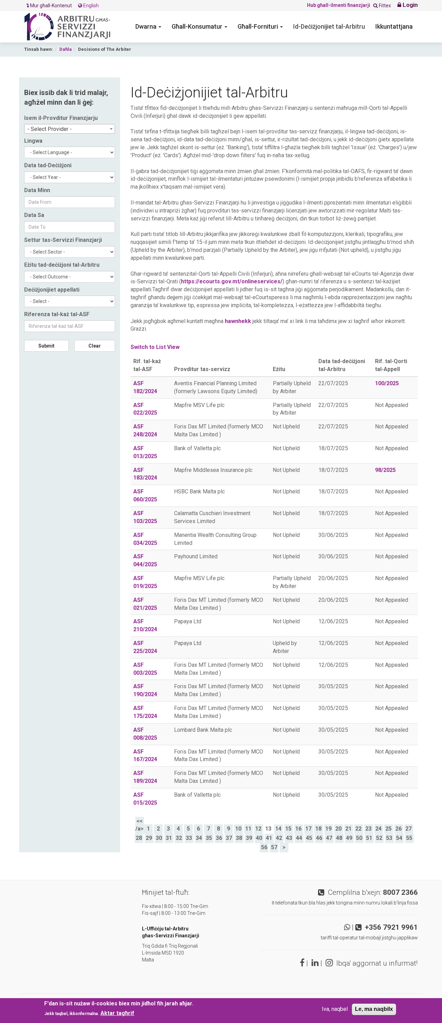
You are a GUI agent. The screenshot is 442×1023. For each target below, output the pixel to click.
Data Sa (34, 215)
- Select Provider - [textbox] (49, 129)
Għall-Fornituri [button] (258, 26)
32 (179, 838)
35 (209, 838)
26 (398, 828)
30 (159, 838)
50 (359, 838)
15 (288, 828)
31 (169, 838)
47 (329, 838)
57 (274, 847)
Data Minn (37, 190)
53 (389, 838)
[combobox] (69, 129)
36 (219, 838)
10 (238, 828)
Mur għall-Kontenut (51, 5)
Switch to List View (155, 347)
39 (249, 838)
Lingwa (33, 141)
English (90, 5)
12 (258, 828)
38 (239, 838)
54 (399, 838)
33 (189, 838)
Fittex (384, 5)
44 (299, 838)
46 (319, 838)
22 (358, 828)
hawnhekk (238, 321)
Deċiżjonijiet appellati (51, 289)
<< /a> (139, 825)
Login (409, 4)
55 (409, 838)
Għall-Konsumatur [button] (198, 26)
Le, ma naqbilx (374, 1009)
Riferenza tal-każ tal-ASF (56, 314)
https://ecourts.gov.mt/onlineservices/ (231, 281)
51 (369, 838)
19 (328, 828)
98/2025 (385, 470)
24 (378, 828)
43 (289, 838)
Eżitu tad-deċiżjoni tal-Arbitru (61, 265)
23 (368, 828)
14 (278, 828)
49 (349, 838)
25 (388, 828)
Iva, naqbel (335, 1009)
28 (139, 838)
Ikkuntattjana (394, 26)
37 (229, 838)
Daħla (65, 49)
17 (308, 828)
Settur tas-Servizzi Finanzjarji (63, 240)
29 (149, 838)
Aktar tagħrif (117, 1013)
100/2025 (387, 383)
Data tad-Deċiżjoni (47, 165)
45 (309, 838)
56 (264, 847)
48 (339, 838)
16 (298, 828)
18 (318, 828)
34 (199, 838)
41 (269, 838)
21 (348, 828)
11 (248, 828)
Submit (46, 346)
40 (259, 838)
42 (279, 838)
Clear (94, 346)
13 (268, 828)
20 (338, 828)
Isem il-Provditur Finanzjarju (61, 118)
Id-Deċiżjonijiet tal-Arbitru (329, 26)
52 (379, 838)
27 (408, 828)
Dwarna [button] (146, 26)
